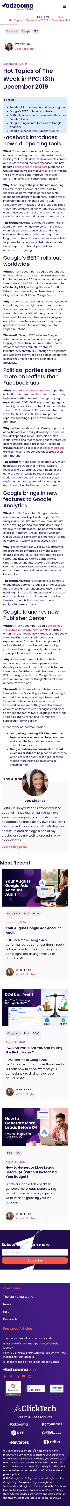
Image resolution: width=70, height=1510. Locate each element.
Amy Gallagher (25, 974)
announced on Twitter (17, 275)
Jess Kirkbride (24, 49)
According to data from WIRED (32, 390)
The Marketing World (18, 1297)
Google (26, 31)
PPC (36, 31)
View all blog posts (14, 847)
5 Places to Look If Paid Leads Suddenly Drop (31, 1362)
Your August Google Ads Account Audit (28, 1338)
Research (10, 1319)
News (61, 17)
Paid (26, 913)
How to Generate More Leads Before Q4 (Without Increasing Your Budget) (31, 1172)
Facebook (12, 31)
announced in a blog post (31, 167)
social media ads (53, 448)
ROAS (36, 913)
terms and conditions (28, 1470)
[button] (64, 6)
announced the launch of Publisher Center (32, 628)
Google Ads (13, 913)
